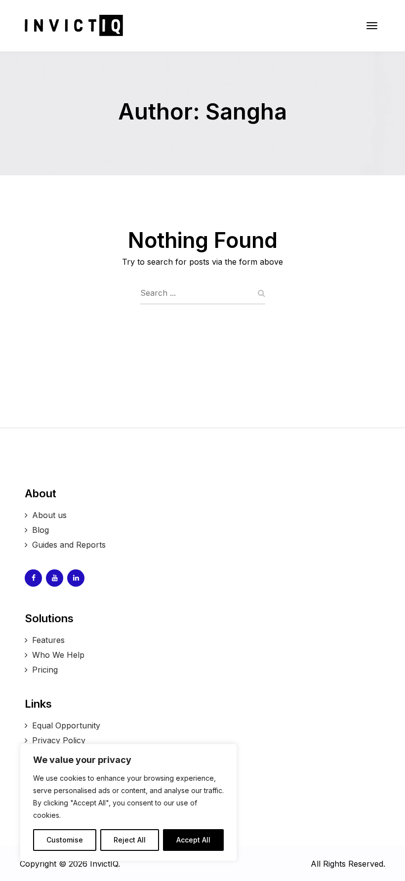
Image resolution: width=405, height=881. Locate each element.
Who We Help (59, 655)
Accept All (193, 840)
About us (49, 515)
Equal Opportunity (66, 725)
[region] (128, 802)
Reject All (130, 840)
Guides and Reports (69, 545)
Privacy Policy (58, 740)
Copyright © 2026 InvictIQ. (71, 864)
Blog (40, 530)
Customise (64, 840)
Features (48, 640)
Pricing (45, 670)
